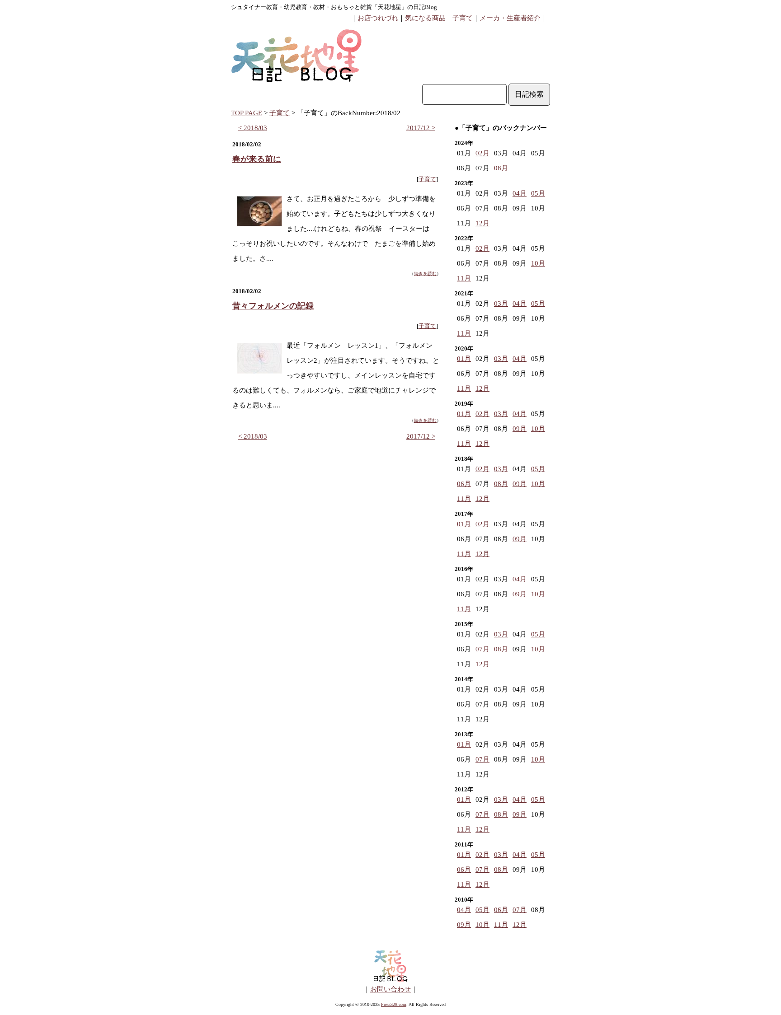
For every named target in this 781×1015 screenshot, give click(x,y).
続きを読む (425, 273)
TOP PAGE (246, 113)
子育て (462, 18)
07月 (482, 649)
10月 (538, 263)
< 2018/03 (252, 127)
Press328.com (393, 1004)
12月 (482, 223)
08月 (501, 168)
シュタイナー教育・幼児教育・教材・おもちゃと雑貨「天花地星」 (319, 7)
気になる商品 (425, 18)
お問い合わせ (390, 989)
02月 (482, 153)
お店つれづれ (378, 18)
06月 (464, 483)
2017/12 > (420, 127)
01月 (464, 358)
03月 (501, 303)
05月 (538, 193)
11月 (464, 278)
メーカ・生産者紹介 (510, 18)
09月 (520, 428)
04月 (520, 193)
